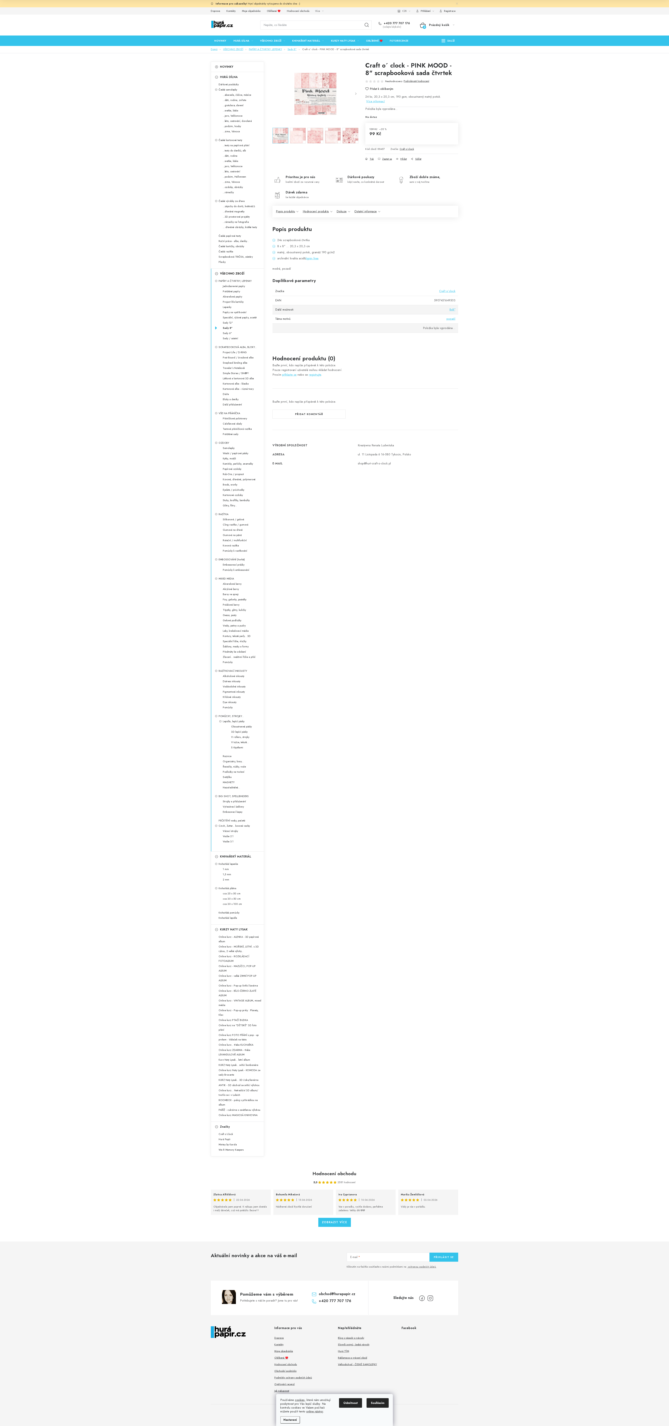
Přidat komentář (309, 414)
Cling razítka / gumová (235, 524)
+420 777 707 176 (396, 23)
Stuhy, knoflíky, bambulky (236, 500)
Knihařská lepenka (228, 864)
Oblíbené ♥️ (274, 11)
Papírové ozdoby (232, 469)
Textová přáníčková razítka (237, 429)
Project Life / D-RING (235, 352)
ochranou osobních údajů (422, 1266)
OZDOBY (224, 443)
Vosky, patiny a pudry (234, 625)
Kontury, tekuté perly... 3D (237, 636)
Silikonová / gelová (233, 519)
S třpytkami (237, 747)
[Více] (448, 41)
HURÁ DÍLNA (229, 77)
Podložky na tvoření (233, 772)
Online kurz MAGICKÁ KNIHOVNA (238, 1115)
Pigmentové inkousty (234, 692)
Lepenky (227, 307)
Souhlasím (377, 1403)
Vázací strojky (230, 831)
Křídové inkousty (232, 697)
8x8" (452, 310)
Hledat (367, 25)
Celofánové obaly (232, 423)
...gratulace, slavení (233, 105)
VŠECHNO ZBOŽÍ (232, 274)
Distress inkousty (231, 681)
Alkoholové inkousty (233, 676)
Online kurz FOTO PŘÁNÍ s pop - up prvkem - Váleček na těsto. (239, 1037)
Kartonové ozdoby (233, 495)
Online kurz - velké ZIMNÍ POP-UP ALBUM (237, 978)
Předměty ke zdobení (234, 651)
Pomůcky (228, 662)
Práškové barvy (231, 604)
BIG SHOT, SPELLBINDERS (234, 796)
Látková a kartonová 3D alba (238, 378)
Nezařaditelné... (231, 787)
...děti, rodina (230, 156)
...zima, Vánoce (231, 131)
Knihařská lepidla (228, 918)
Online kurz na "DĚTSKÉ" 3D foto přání (238, 1028)
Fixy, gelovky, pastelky (235, 599)
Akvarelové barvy (232, 584)
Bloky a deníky (231, 399)
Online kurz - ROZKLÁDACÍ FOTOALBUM (234, 959)
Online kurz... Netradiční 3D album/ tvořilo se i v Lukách (238, 1093)
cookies (300, 1400)
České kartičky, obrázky (231, 246)
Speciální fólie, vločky (235, 641)
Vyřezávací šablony (233, 806)
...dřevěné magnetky (234, 211)
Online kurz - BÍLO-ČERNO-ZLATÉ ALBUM (237, 993)
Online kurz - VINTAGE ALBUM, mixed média (240, 1003)
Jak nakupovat (281, 1391)
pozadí (451, 319)
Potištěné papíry (231, 291)
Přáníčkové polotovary (235, 418)
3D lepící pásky (239, 732)
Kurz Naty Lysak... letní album (234, 1059)
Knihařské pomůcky (229, 912)
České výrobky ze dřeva (232, 201)
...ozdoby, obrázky (233, 187)
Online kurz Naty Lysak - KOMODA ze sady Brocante (239, 1072)
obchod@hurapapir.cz (337, 1293)
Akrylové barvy (231, 589)
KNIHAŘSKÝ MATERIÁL (235, 857)
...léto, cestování (231, 171)
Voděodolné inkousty (234, 686)
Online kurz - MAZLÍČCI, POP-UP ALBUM (237, 968)
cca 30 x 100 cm (232, 904)
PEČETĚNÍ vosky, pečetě (232, 820)
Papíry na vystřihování (234, 312)
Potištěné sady (230, 434)
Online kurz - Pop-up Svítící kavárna (238, 985)
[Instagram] (430, 1298)
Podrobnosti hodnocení (416, 81)
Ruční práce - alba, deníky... (234, 241)
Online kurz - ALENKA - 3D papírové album (239, 939)
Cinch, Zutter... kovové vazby (234, 826)
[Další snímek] (355, 93)
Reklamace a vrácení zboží (352, 1358)
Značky (225, 1127)
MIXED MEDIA (226, 578)
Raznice (227, 756)
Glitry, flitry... (230, 505)
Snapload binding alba (235, 363)
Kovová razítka (231, 545)
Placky (222, 262)
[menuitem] (220, 41)
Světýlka (227, 777)
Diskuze (342, 211)
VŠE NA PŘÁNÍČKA (229, 413)
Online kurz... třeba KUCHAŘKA (236, 1045)
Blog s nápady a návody (351, 1338)
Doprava (215, 11)
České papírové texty (230, 236)
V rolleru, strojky (240, 737)
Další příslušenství (232, 404)
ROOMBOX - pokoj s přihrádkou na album (238, 1102)
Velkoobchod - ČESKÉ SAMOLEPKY (357, 1364)
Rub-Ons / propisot (233, 474)
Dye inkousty (229, 702)
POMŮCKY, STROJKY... (231, 716)
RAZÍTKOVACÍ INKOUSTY (233, 671)
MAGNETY (229, 782)
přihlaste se (289, 375)
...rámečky (228, 192)
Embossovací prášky (233, 564)
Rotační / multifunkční (235, 540)
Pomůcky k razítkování (235, 551)
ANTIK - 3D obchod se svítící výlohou (239, 1085)
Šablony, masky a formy (236, 646)
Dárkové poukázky (229, 84)
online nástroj (314, 1411)
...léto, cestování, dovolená (237, 121)
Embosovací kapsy (232, 812)
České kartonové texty (230, 140)
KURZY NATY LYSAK (234, 929)
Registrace (449, 11)
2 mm (226, 879)
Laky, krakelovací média (236, 631)
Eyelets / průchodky (233, 490)
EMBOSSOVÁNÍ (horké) (232, 559)
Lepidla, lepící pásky (234, 721)
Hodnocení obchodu (298, 11)
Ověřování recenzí (284, 1384)
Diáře (226, 394)
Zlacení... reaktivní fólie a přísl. (239, 657)
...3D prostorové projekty (236, 216)
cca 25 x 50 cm (231, 893)
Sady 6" (227, 333)
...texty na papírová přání (236, 145)
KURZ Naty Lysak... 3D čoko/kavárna (238, 1080)
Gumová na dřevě (233, 530)
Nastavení (290, 1420)
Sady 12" (228, 322)
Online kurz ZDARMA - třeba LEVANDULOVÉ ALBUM (234, 1052)
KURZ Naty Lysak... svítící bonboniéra (238, 1065)
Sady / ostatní (230, 338)
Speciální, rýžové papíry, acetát (240, 317)
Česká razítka (226, 251)
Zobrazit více (334, 1222)
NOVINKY (226, 67)
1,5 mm (227, 874)
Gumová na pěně (232, 535)
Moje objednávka (251, 11)
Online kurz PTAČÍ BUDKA (233, 1020)
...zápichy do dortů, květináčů (239, 206)
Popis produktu (285, 211)
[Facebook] (422, 1298)
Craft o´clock (407, 149)
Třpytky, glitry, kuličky (234, 610)
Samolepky (229, 448)
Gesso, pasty (229, 615)
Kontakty (231, 11)
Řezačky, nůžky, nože (234, 766)
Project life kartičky (233, 302)
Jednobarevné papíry (234, 286)
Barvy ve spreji (231, 594)
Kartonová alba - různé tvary (238, 389)
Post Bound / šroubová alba (238, 357)
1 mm (226, 869)
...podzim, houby (232, 126)
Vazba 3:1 (228, 841)
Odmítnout (350, 1403)
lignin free (312, 258)
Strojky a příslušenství (234, 801)
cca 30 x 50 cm (232, 898)
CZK (404, 11)
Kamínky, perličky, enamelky (238, 463)
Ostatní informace (365, 211)
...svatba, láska (230, 110)
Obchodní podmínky (285, 1371)
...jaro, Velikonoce (233, 115)
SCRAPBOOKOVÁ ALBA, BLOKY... (238, 347)
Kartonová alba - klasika (236, 383)
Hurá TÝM (343, 1351)
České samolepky (228, 89)
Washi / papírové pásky (235, 453)
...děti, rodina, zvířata (234, 100)
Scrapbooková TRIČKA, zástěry (236, 256)
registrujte (315, 375)
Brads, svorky (230, 484)
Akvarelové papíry (232, 296)
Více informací (375, 101)
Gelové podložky (232, 620)
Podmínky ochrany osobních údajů (293, 1377)
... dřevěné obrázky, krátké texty (240, 227)
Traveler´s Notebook (234, 368)
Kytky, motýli (229, 458)
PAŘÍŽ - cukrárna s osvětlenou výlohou (239, 1110)
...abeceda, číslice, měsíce (237, 95)
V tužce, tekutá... (240, 742)
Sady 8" (228, 328)
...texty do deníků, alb (234, 150)
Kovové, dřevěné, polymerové (239, 479)
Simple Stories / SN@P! (236, 373)
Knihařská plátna (227, 888)
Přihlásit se (444, 1257)
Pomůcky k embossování (236, 570)
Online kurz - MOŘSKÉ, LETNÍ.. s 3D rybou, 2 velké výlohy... (239, 949)
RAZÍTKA (224, 514)
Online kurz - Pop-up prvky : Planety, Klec (239, 1013)
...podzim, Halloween (234, 176)
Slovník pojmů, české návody (354, 1344)
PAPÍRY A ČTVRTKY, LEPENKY (235, 281)
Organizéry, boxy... (233, 761)
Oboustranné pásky (241, 726)
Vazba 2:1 (228, 836)
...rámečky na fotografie (236, 222)
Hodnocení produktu (316, 211)
